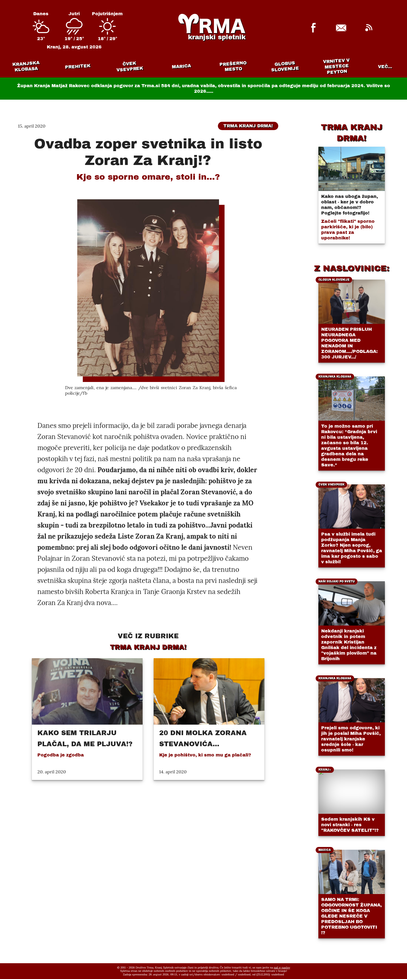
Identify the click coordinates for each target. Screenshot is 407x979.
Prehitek (78, 66)
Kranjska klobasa (25, 66)
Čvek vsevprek (129, 66)
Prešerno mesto (233, 66)
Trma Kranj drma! (248, 125)
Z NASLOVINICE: (351, 268)
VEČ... (385, 66)
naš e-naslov (282, 967)
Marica (181, 66)
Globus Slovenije (285, 66)
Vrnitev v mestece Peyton (336, 66)
